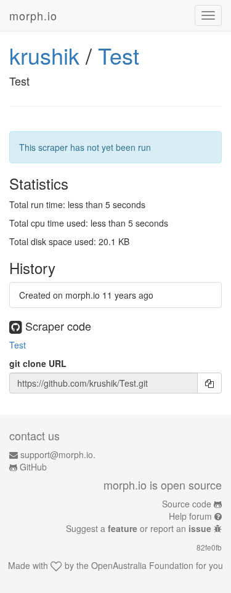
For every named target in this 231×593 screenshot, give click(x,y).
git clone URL (38, 363)
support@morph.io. (57, 454)
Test (118, 55)
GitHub (33, 467)
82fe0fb (209, 547)
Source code (186, 504)
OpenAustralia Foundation (142, 565)
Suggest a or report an (138, 528)
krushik (44, 55)
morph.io (33, 15)
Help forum (190, 516)
